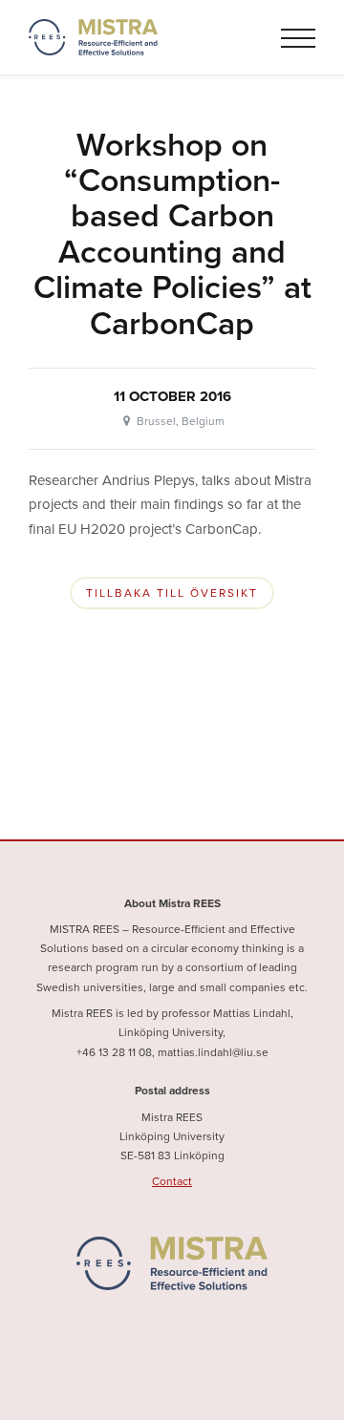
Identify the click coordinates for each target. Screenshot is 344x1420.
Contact (172, 1181)
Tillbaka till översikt (172, 593)
